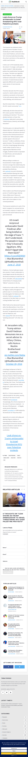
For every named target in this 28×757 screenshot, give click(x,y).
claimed (8, 315)
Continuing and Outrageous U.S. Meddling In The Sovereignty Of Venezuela (16, 589)
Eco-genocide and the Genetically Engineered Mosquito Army (14, 625)
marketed (16, 296)
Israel (18, 455)
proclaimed (14, 400)
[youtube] (10, 692)
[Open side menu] (1, 1)
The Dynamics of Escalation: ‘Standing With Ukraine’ (15, 651)
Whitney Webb (11, 591)
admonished (18, 278)
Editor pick (4, 729)
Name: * (5, 547)
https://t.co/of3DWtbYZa (15, 255)
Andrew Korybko (11, 619)
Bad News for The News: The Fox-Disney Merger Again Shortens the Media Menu (15, 634)
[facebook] (8, 666)
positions (6, 119)
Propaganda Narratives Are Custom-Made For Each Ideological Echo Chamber (15, 606)
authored (7, 171)
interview (4, 735)
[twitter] (20, 666)
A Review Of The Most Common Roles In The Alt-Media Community (16, 617)
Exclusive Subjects (6, 732)
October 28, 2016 (14, 364)
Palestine (13, 457)
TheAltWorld (15, 2)
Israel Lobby (6, 457)
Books (3, 723)
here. (20, 106)
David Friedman (12, 455)
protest (19, 457)
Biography (4, 717)
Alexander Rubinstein (7, 26)
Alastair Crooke (11, 646)
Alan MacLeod (11, 600)
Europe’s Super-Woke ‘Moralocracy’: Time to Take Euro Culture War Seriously (16, 643)
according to (11, 410)
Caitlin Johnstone (12, 609)
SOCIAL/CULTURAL (9, 6)
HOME (2, 6)
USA (4, 460)
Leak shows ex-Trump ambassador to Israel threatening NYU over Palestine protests (14, 443)
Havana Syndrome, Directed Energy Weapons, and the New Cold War (16, 597)
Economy (4, 726)
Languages (4, 738)
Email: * (5, 554)
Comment (5, 534)
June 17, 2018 (14, 264)
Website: (5, 561)
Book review (5, 720)
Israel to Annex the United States (14, 504)
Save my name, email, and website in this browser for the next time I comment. (14, 569)
